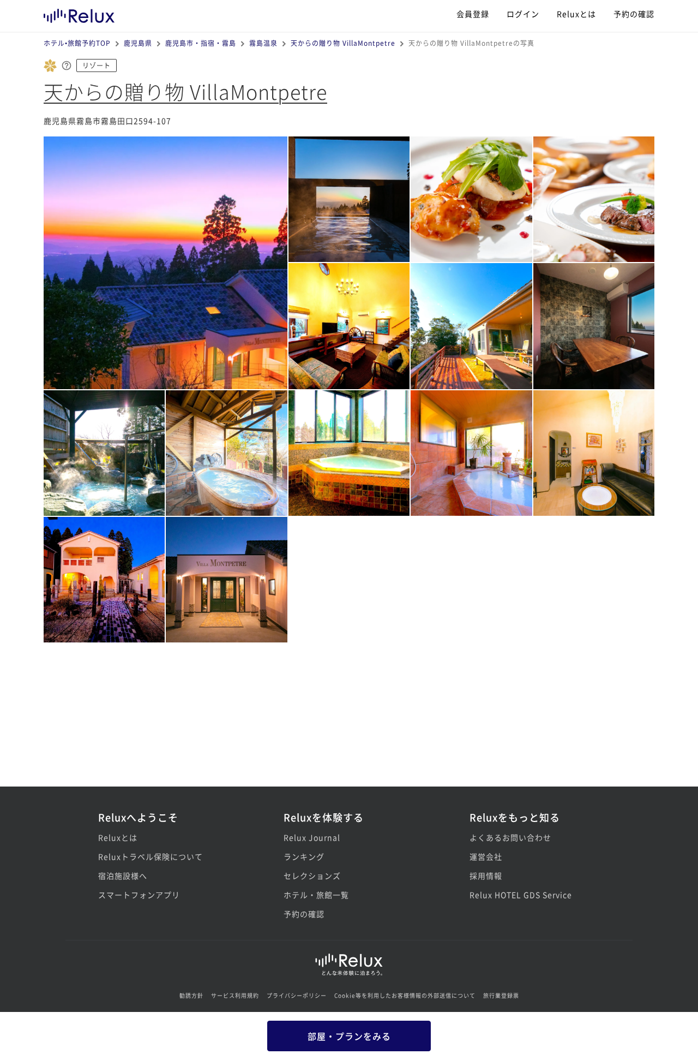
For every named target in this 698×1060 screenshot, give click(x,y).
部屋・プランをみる (349, 1036)
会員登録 (472, 13)
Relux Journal (312, 837)
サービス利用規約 (235, 995)
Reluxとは (576, 13)
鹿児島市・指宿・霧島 (200, 42)
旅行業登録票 (501, 995)
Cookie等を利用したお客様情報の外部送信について (405, 995)
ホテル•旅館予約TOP (77, 42)
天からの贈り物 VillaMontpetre (343, 42)
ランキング (304, 856)
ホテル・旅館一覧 (316, 894)
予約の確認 (633, 13)
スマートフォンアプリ (139, 894)
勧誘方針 (191, 995)
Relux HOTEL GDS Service (521, 894)
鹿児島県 (138, 42)
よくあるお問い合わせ (510, 837)
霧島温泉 (263, 42)
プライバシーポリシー (297, 995)
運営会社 (486, 856)
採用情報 (486, 875)
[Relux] (79, 13)
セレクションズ (312, 875)
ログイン (523, 13)
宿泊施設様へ (122, 875)
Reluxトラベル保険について (150, 856)
